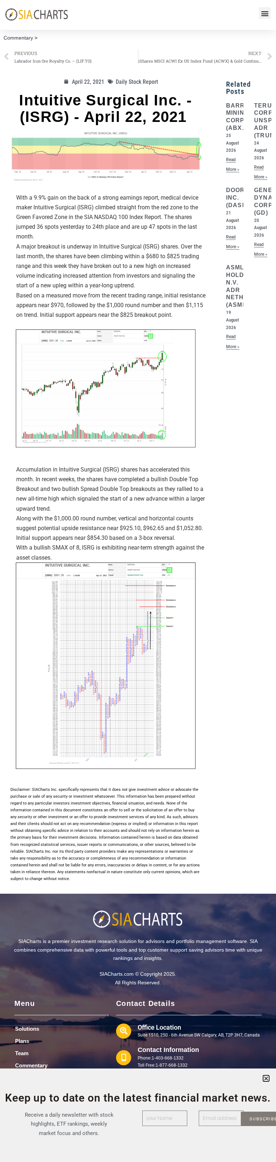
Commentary (18, 38)
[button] (265, 13)
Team (21, 1053)
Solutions (27, 1029)
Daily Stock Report (137, 81)
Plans (22, 1041)
